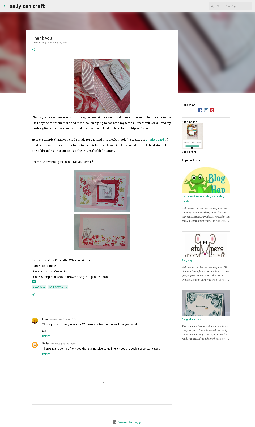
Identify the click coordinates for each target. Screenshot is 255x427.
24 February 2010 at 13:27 (63, 319)
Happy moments (58, 287)
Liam (45, 319)
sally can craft (27, 6)
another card (155, 139)
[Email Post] (34, 283)
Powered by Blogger (129, 422)
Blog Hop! (187, 260)
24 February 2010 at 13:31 (63, 343)
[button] (34, 49)
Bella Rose (39, 287)
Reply (46, 336)
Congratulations (191, 319)
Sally (45, 343)
